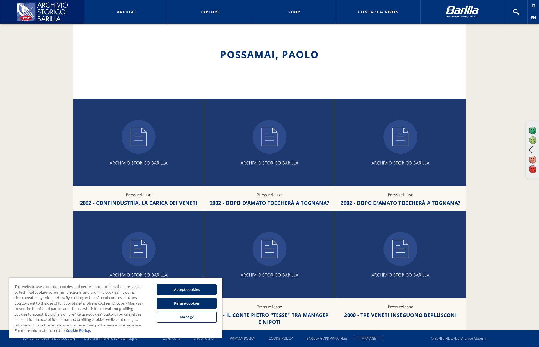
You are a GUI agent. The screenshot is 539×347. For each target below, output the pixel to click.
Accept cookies (187, 289)
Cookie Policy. (78, 330)
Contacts (171, 338)
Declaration (205, 338)
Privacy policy (242, 338)
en (535, 19)
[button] (515, 12)
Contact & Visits (378, 12)
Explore (210, 12)
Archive (126, 12)
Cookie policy (281, 338)
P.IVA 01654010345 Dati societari (49, 338)
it (535, 7)
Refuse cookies (187, 303)
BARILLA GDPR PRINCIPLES (327, 338)
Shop (294, 12)
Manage (369, 338)
